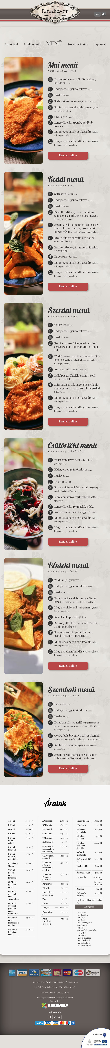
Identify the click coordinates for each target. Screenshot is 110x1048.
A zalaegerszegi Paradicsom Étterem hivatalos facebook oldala (104, 14)
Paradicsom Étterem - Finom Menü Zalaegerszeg (55, 12)
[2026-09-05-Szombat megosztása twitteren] (54, 1017)
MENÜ (54, 43)
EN (97, 14)
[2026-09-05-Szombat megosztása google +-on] (58, 1017)
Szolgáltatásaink (77, 44)
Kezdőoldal (11, 44)
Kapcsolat (100, 44)
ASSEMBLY (55, 1006)
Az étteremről (32, 44)
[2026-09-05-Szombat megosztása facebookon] (50, 1017)
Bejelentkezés (55, 1012)
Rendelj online (68, 155)
